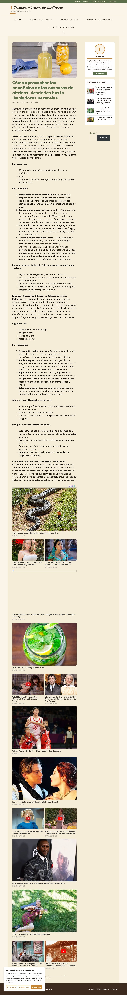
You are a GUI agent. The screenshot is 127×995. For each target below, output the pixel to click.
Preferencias (11, 987)
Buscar (93, 133)
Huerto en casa (69, 19)
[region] (24, 979)
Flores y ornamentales (100, 19)
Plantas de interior (40, 19)
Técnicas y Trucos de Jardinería (38, 7)
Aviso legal (112, 1)
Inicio (17, 19)
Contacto (86, 1)
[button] (63, 33)
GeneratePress (47, 989)
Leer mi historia (99, 73)
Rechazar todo (24, 987)
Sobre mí (78, 1)
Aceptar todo (36, 987)
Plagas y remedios (63, 27)
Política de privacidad (99, 1)
